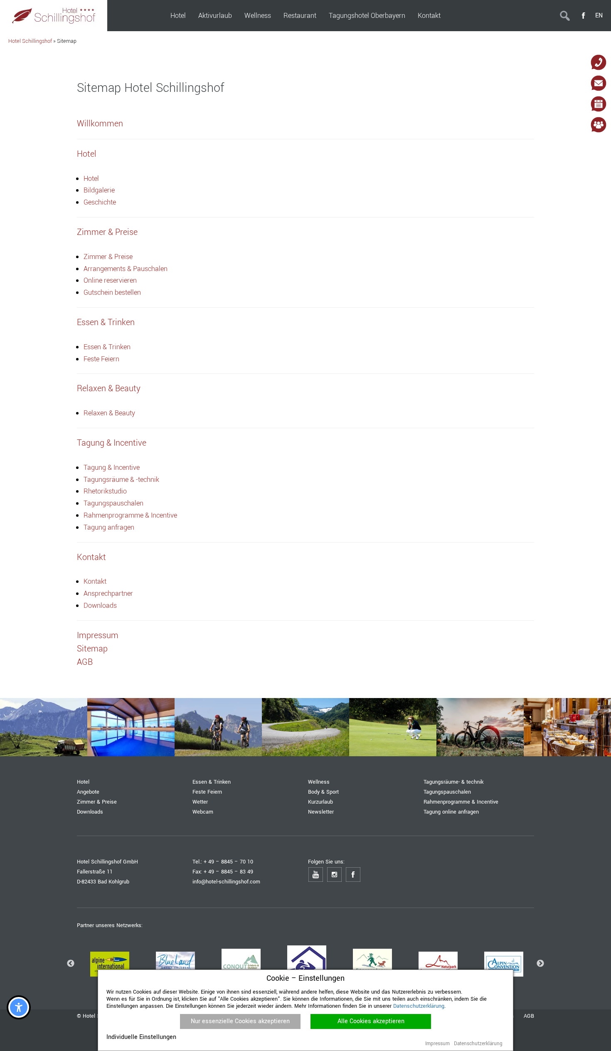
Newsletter (321, 812)
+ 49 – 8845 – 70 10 (228, 862)
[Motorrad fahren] (305, 727)
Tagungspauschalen (113, 503)
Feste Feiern (101, 359)
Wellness (257, 15)
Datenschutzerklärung (418, 1006)
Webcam (202, 812)
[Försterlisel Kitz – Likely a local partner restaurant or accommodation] (372, 963)
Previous (71, 964)
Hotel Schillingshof (30, 41)
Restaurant (299, 15)
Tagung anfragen (109, 527)
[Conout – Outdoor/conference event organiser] (241, 963)
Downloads (100, 605)
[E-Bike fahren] (480, 727)
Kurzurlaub (320, 802)
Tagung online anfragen (451, 812)
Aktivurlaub (215, 15)
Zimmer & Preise (108, 257)
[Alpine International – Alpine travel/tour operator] (110, 963)
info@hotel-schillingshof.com (226, 882)
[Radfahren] (218, 727)
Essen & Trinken (107, 347)
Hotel (178, 15)
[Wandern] (43, 727)
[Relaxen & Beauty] (131, 727)
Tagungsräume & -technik (121, 479)
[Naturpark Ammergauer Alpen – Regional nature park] (438, 963)
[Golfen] (392, 727)
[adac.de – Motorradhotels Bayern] (307, 963)
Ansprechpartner (108, 593)
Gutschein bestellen (112, 292)
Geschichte (100, 202)
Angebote (88, 792)
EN (599, 15)
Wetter (200, 802)
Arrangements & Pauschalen (126, 269)
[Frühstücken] (567, 727)
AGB (529, 1016)
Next (540, 964)
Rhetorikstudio (105, 491)
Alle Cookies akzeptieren (371, 1021)
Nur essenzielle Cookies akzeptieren (240, 1021)
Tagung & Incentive (112, 467)
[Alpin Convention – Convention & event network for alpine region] (504, 963)
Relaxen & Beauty (109, 413)
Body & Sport (323, 792)
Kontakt (429, 15)
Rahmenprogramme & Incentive (130, 515)
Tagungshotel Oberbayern (367, 15)
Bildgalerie (99, 190)
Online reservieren (110, 280)
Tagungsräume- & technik (453, 782)
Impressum (437, 1043)
